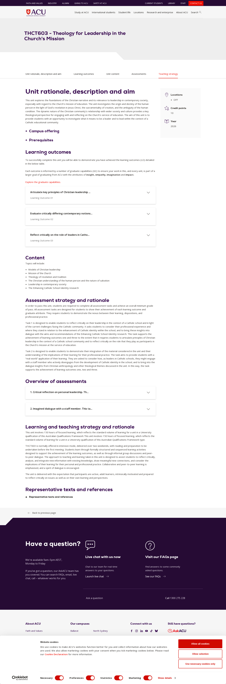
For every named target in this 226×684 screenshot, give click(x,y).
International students (103, 12)
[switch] (90, 677)
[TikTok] (151, 631)
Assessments (139, 73)
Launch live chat (94, 576)
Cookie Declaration (56, 654)
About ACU (182, 12)
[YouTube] (146, 631)
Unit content (112, 73)
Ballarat (74, 630)
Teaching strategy (168, 73)
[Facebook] (131, 631)
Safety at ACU (100, 3)
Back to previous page (44, 512)
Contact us (196, 3)
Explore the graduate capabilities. (43, 182)
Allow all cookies (200, 643)
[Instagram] (136, 631)
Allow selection (200, 654)
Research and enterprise (160, 12)
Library (171, 3)
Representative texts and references (51, 497)
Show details (165, 678)
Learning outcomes (84, 73)
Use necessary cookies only (200, 664)
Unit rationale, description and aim (43, 73)
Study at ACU (82, 12)
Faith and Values (34, 3)
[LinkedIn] (141, 631)
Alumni (65, 3)
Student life (124, 12)
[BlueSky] (156, 631)
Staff (183, 3)
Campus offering (44, 131)
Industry (52, 3)
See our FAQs (153, 576)
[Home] (36, 12)
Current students (154, 3)
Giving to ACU (81, 3)
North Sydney (100, 630)
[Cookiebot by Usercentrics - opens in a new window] (19, 678)
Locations (139, 12)
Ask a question (94, 598)
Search (194, 12)
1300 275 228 (177, 598)
